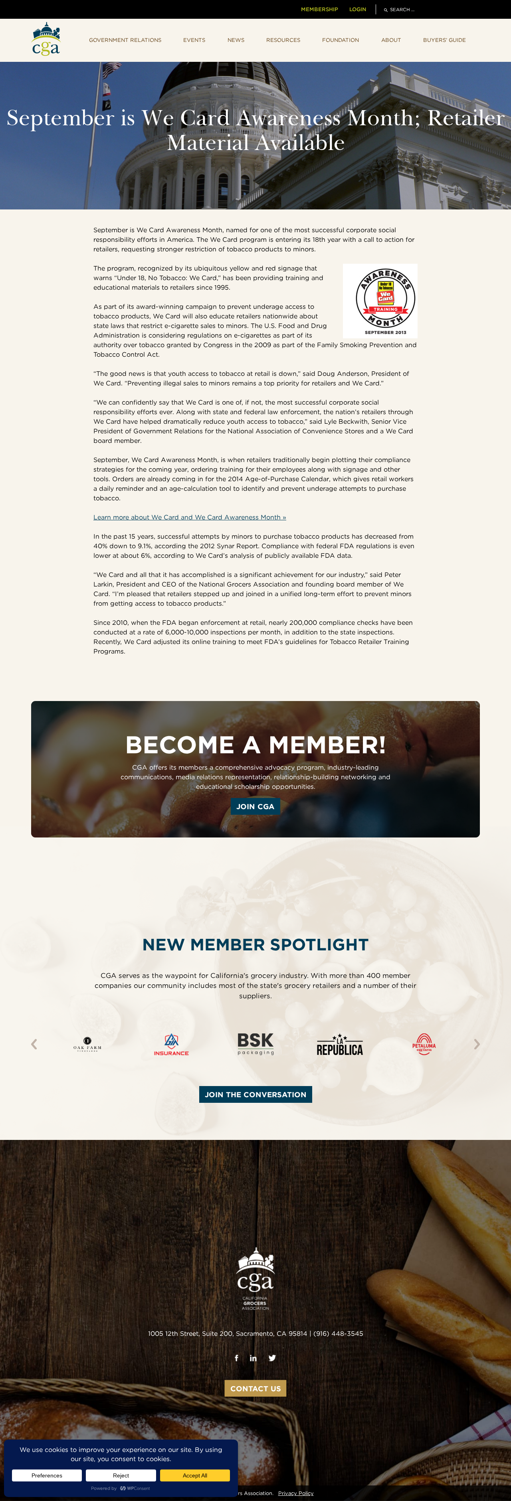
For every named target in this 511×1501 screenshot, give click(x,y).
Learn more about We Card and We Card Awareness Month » (189, 517)
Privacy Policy (296, 1493)
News (236, 40)
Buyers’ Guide (444, 40)
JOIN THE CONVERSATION (256, 1094)
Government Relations (125, 40)
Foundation (340, 40)
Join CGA (255, 806)
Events (194, 40)
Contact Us (255, 1388)
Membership (319, 9)
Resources (283, 40)
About (391, 40)
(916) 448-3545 (338, 1333)
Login (357, 9)
